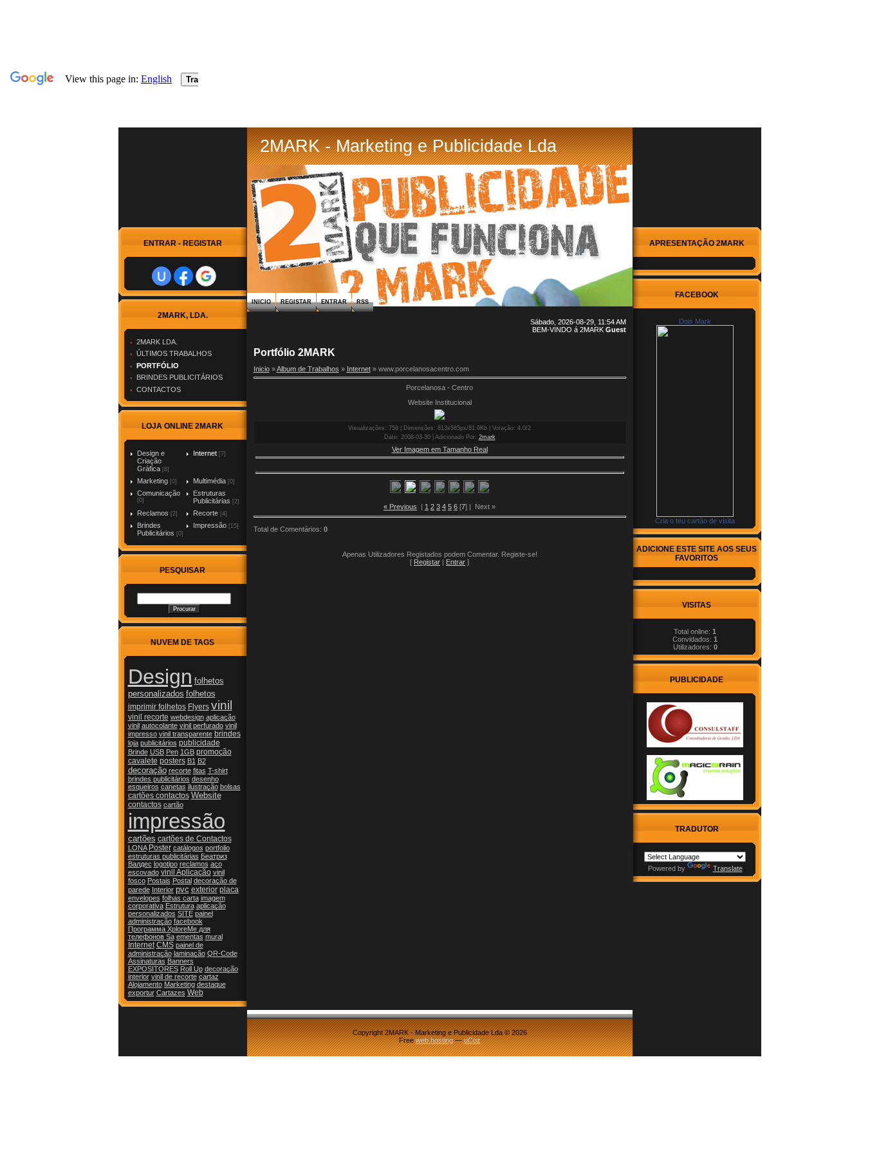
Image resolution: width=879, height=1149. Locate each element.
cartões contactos (158, 795)
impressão (176, 821)
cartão (173, 804)
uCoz (472, 1040)
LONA (137, 848)
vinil (221, 705)
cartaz (209, 976)
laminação (189, 953)
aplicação (211, 906)
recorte (180, 770)
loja (133, 743)
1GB (187, 752)
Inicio (261, 302)
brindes (227, 733)
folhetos (201, 693)
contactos (145, 804)
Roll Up (191, 969)
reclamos (194, 864)
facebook (188, 921)
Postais (159, 880)
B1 (191, 761)
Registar (296, 302)
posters (172, 760)
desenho (205, 779)
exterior (204, 889)
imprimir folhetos (157, 706)
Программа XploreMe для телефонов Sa (169, 932)
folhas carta (180, 898)
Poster (160, 847)
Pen (172, 752)
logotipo (166, 864)
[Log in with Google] (206, 276)
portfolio (217, 848)
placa (229, 889)
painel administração (170, 917)
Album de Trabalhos (308, 369)
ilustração (203, 786)
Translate (728, 868)
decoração (147, 770)
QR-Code (222, 953)
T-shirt (218, 770)
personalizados (152, 913)
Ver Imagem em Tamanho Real (440, 449)
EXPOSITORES (153, 969)
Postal (182, 880)
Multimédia (209, 481)
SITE (185, 913)
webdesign (187, 717)
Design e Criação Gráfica (151, 460)
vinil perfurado (201, 725)
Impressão (210, 525)
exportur (141, 992)
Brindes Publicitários (155, 529)
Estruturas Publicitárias (211, 497)
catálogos (188, 848)
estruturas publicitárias (163, 856)
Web (195, 992)
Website (206, 795)
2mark (487, 437)
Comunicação (158, 493)
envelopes (144, 898)
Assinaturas (146, 961)
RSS (362, 302)
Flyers (198, 706)
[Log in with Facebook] (183, 276)
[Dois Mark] (695, 514)
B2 (202, 761)
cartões (142, 838)
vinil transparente (185, 734)
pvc (182, 889)
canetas (173, 786)
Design (160, 676)
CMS (165, 944)
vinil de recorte (174, 976)
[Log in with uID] (161, 276)
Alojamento (145, 984)
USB (157, 752)
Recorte (205, 513)
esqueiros (143, 786)
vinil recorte (148, 717)
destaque (211, 984)
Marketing (152, 481)
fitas (199, 770)
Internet (205, 453)
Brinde (138, 752)
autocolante (160, 725)
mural (214, 936)
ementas (189, 936)
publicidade (199, 742)
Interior (163, 889)
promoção (214, 751)
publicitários (158, 743)
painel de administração (165, 949)
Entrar (334, 302)
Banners (180, 961)
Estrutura (179, 906)
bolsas (230, 786)
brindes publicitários (159, 779)
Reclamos (153, 513)
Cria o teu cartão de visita (695, 521)
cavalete (143, 760)
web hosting (434, 1040)
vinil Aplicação (186, 872)
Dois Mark (695, 321)
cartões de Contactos (195, 838)
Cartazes (170, 992)
